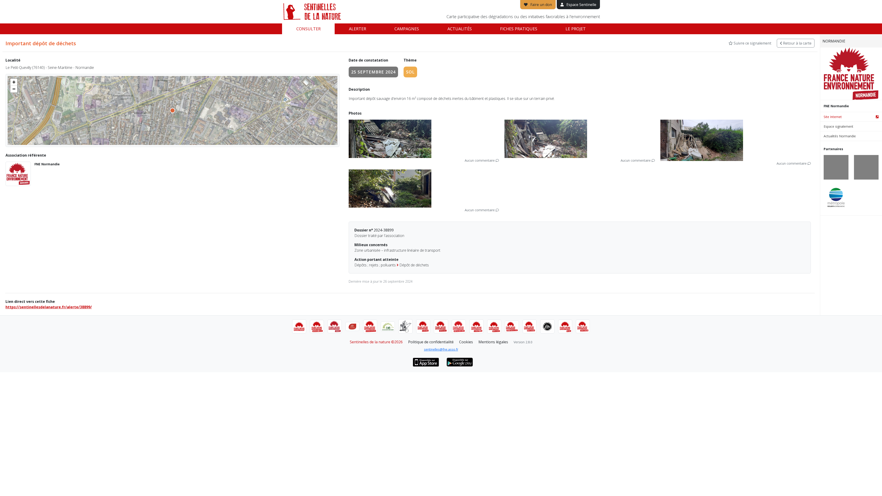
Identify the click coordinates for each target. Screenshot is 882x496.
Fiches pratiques (518, 28)
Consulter (308, 28)
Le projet (575, 28)
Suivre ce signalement (752, 43)
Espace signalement (838, 126)
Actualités (459, 28)
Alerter (357, 28)
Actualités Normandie (840, 136)
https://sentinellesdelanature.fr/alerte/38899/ (49, 307)
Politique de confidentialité (431, 341)
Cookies (466, 341)
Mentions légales (493, 341)
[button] (13, 82)
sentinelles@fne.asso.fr (441, 349)
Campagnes (406, 28)
